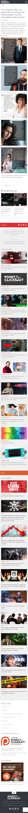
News (2, 5)
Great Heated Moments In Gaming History (12, 496)
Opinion (8, 308)
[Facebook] (23, 225)
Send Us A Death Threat (8, 717)
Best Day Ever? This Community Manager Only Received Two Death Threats (13, 399)
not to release (18, 23)
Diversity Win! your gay (7, 443)
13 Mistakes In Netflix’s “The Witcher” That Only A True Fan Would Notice (14, 356)
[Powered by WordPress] (8, 805)
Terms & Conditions (7, 724)
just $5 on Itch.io (18, 784)
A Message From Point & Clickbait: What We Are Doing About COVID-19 (13, 289)
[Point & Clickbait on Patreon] (13, 746)
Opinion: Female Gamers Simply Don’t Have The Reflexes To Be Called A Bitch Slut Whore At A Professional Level (14, 311)
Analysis (3, 265)
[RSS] (21, 225)
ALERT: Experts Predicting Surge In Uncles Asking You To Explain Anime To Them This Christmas (12, 421)
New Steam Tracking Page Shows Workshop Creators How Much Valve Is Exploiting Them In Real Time (13, 542)
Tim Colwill (5, 20)
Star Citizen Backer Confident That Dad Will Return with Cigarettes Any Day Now (19, 211)
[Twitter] (19, 225)
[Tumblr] (26, 225)
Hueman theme (21, 805)
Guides (2, 604)
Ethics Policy (5, 728)
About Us (4, 706)
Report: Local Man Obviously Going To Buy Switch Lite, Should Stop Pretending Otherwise (13, 463)
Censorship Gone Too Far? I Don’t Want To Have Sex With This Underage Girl (12, 377)
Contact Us (5, 710)
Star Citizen (7, 185)
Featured (8, 265)
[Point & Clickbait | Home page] (7, 2)
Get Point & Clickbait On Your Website (12, 714)
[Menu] (26, 2)
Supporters (5, 721)
